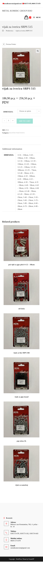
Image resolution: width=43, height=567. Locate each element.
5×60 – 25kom (28, 200)
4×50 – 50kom (29, 188)
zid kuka (21, 309)
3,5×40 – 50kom (23, 173)
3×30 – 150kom (29, 158)
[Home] (3, 31)
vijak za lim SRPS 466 (21, 353)
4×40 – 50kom (29, 185)
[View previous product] (3, 44)
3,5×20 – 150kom (30, 164)
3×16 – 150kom (23, 155)
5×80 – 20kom (28, 203)
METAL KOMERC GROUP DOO (17, 11)
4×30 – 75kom (29, 182)
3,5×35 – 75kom (30, 170)
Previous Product (11, 44)
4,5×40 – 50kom (30, 191)
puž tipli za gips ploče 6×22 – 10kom (21, 265)
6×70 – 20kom (28, 206)
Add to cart (24, 121)
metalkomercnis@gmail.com (20, 548)
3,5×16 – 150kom (24, 161)
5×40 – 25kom (28, 197)
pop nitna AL (21, 441)
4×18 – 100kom (29, 176)
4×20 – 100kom (23, 179)
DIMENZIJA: (8, 112)
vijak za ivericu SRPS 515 (24, 31)
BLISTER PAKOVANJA (17, 133)
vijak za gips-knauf (22, 397)
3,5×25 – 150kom (24, 167)
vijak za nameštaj (21, 485)
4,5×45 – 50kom (23, 194)
